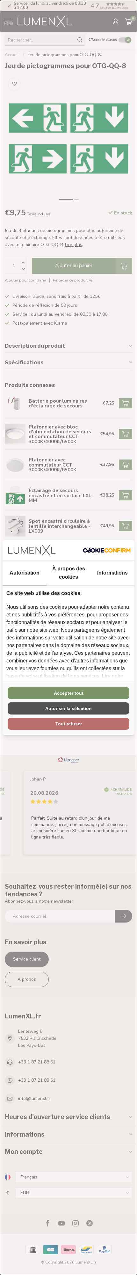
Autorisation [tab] (25, 573)
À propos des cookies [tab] (68, 572)
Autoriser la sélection (68, 708)
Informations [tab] (112, 573)
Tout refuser (68, 723)
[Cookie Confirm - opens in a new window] (107, 550)
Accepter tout (68, 693)
